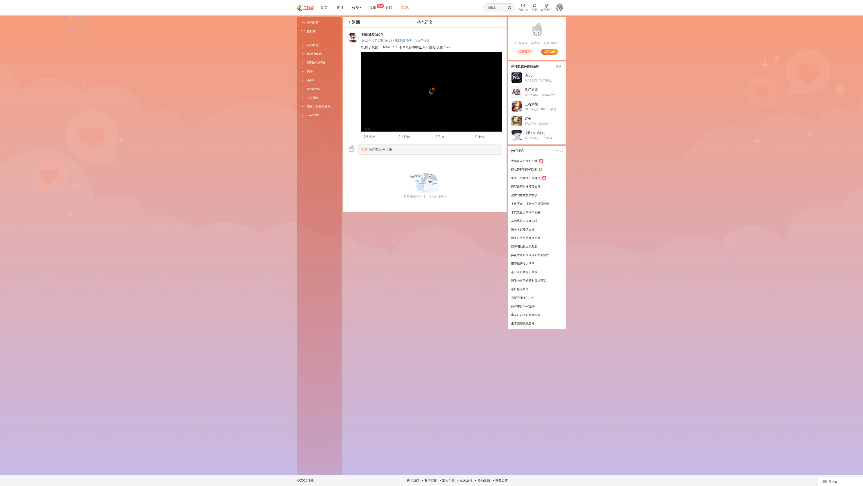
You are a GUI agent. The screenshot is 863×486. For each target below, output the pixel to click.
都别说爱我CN (403, 40)
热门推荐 (313, 22)
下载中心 (523, 9)
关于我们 (413, 480)
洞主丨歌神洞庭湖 (318, 106)
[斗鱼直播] (305, 7)
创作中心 (546, 9)
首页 (324, 7)
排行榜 (311, 31)
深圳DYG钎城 (316, 62)
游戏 (388, 7)
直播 (340, 7)
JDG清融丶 (314, 97)
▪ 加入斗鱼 (447, 480)
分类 (355, 7)
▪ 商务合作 (500, 480)
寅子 (310, 71)
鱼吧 (405, 7)
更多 (558, 66)
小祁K (311, 80)
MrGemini (313, 89)
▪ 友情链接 (429, 480)
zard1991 (313, 115)
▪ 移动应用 (482, 480)
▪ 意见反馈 (464, 480)
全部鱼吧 (313, 45)
